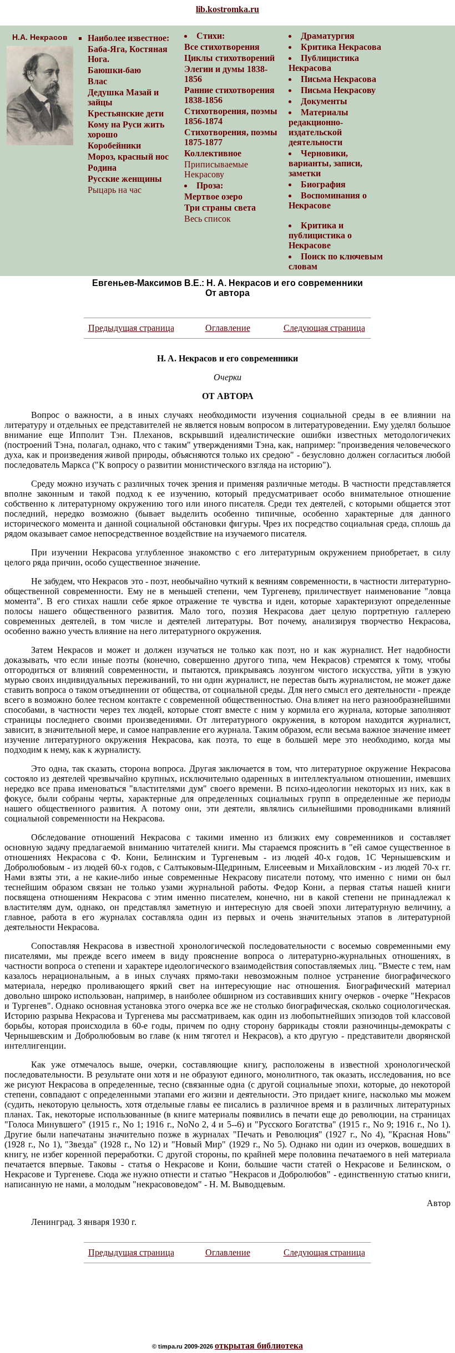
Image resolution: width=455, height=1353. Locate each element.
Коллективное (212, 153)
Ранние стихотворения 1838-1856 (229, 95)
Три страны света (220, 207)
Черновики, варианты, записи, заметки (325, 163)
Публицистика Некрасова (324, 63)
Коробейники (114, 145)
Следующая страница (324, 328)
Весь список (207, 218)
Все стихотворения (222, 47)
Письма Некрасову (338, 90)
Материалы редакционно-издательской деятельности (318, 127)
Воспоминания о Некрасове (328, 200)
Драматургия (328, 35)
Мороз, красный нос (128, 156)
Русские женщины (125, 178)
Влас (97, 81)
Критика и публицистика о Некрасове (320, 235)
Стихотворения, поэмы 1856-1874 (230, 116)
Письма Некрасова (338, 79)
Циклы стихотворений (229, 58)
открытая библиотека (259, 1345)
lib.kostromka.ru (227, 9)
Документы (324, 101)
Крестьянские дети (126, 113)
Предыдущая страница (131, 328)
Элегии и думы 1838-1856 (225, 74)
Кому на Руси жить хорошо (126, 129)
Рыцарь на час (114, 190)
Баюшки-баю (114, 70)
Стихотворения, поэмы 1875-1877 (230, 137)
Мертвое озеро (213, 196)
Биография (323, 184)
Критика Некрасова (341, 47)
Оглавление (227, 328)
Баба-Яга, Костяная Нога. (128, 54)
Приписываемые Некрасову (216, 169)
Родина (102, 167)
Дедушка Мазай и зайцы (123, 97)
